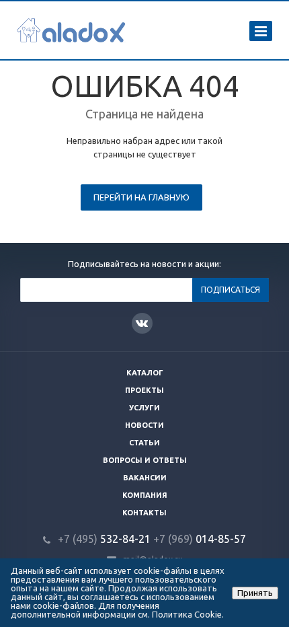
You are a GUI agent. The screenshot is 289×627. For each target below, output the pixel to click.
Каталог (144, 373)
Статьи (144, 443)
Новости (144, 425)
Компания (144, 495)
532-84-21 (104, 539)
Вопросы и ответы (145, 460)
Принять (255, 592)
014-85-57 (199, 539)
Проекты (144, 390)
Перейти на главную (141, 197)
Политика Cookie (187, 614)
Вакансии (145, 478)
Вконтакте (142, 323)
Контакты (144, 513)
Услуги (144, 408)
